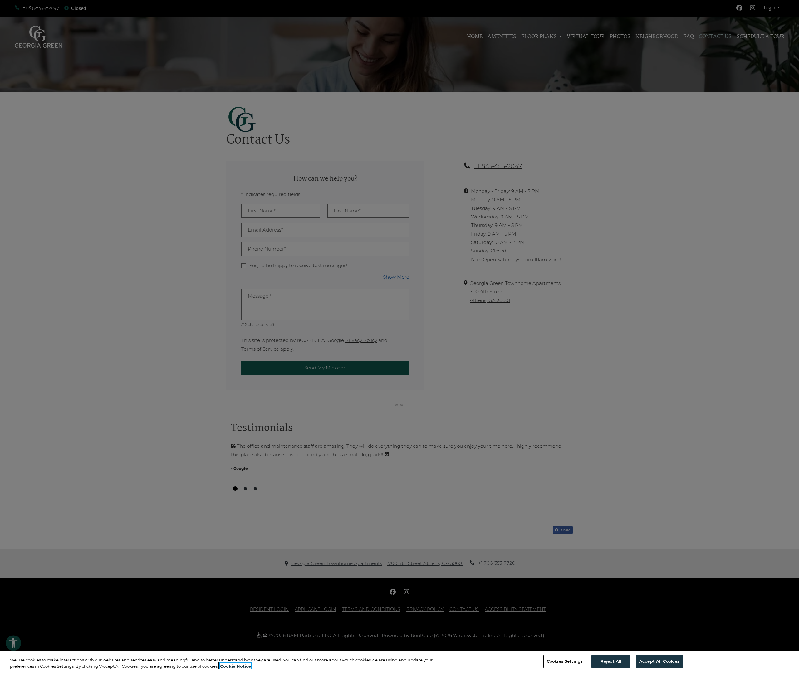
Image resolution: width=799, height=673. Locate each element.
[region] (399, 662)
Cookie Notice (235, 666)
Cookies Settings (565, 661)
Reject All (610, 661)
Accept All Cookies (659, 661)
